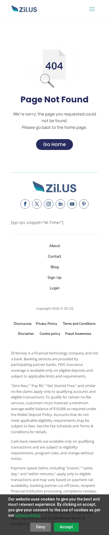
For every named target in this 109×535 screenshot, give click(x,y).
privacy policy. (28, 515)
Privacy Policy (45, 323)
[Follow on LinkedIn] (60, 204)
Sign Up (54, 277)
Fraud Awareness (78, 333)
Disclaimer (26, 333)
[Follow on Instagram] (48, 204)
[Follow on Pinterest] (84, 204)
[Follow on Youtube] (72, 204)
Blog (55, 267)
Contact (54, 256)
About (54, 245)
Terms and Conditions (79, 323)
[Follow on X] (37, 204)
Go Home (54, 144)
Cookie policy (50, 333)
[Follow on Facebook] (25, 204)
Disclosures (23, 323)
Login (55, 288)
